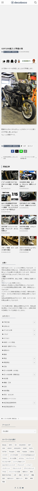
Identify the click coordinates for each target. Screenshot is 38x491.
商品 (5, 358)
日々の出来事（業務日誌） (11, 51)
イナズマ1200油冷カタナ (27, 455)
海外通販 (6, 390)
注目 (5, 386)
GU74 (31, 448)
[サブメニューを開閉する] (34, 322)
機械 (32, 475)
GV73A (4, 451)
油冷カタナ (10, 478)
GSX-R (9, 448)
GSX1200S (17, 448)
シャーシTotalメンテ (19, 461)
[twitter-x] (18, 488)
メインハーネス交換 (14, 471)
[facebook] (15, 488)
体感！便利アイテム (10, 346)
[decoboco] (19, 2)
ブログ (6, 334)
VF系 (18, 451)
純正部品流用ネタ (9, 406)
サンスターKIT (6, 461)
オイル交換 (13, 458)
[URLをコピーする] (25, 151)
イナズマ (4, 455)
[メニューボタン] (2, 2)
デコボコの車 (8, 330)
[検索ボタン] (35, 2)
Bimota (4, 445)
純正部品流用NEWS (10, 402)
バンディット (6, 468)
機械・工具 (7, 382)
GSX (3, 448)
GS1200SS (22, 445)
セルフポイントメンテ (8, 465)
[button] (12, 151)
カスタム (21, 458)
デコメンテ (21, 465)
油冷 (3, 478)
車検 (31, 478)
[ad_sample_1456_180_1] (18, 63)
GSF (24, 146)
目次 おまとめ (9, 394)
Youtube (24, 451)
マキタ (4, 471)
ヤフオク (6, 338)
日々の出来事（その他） (11, 370)
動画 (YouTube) (6, 475)
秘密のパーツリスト (10, 398)
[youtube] (23, 488)
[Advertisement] (19, 25)
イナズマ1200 (14, 455)
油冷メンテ (19, 478)
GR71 (10, 445)
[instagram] (20, 488)
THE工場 (6, 322)
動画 (5, 354)
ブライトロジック (29, 468)
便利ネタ (6, 350)
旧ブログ (30, 146)
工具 (15, 475)
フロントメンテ (16, 468)
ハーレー (28, 465)
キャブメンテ (30, 458)
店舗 (20, 475)
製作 (26, 478)
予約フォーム (5, 283)
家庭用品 (6, 362)
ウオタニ (4, 458)
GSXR (25, 448)
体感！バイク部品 (9, 342)
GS (16, 445)
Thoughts (11, 451)
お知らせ (6, 326)
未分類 (6, 378)
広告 (5, 366)
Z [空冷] (32, 451)
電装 (3, 481)
